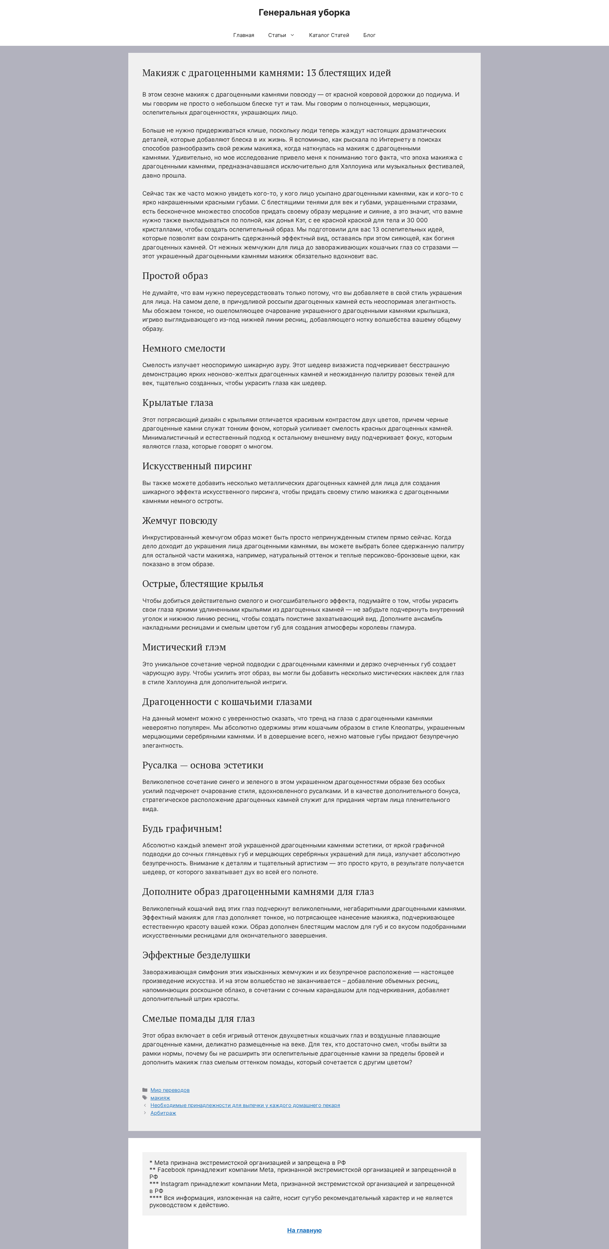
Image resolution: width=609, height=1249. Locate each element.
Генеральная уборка (304, 12)
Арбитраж (163, 1113)
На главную (304, 1230)
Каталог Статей (329, 35)
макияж (160, 1098)
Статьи (277, 35)
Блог (369, 35)
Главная (243, 35)
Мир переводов (170, 1090)
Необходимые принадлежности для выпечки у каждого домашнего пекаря (245, 1105)
